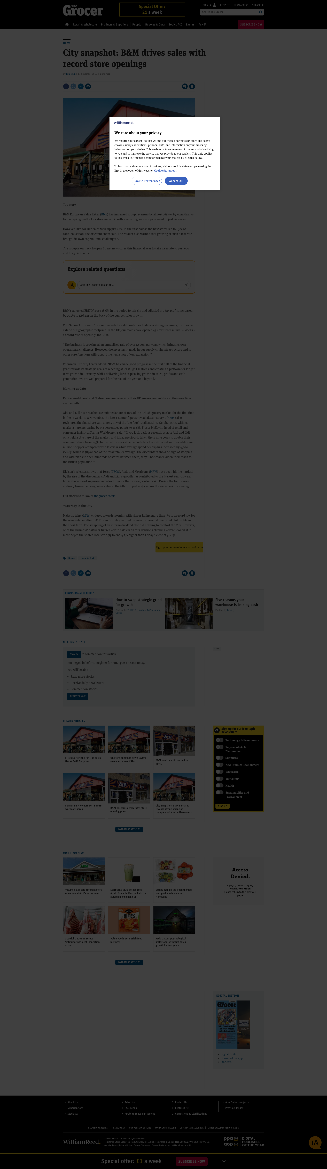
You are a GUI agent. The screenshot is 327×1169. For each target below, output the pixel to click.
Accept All (176, 181)
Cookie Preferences (147, 181)
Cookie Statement (165, 170)
